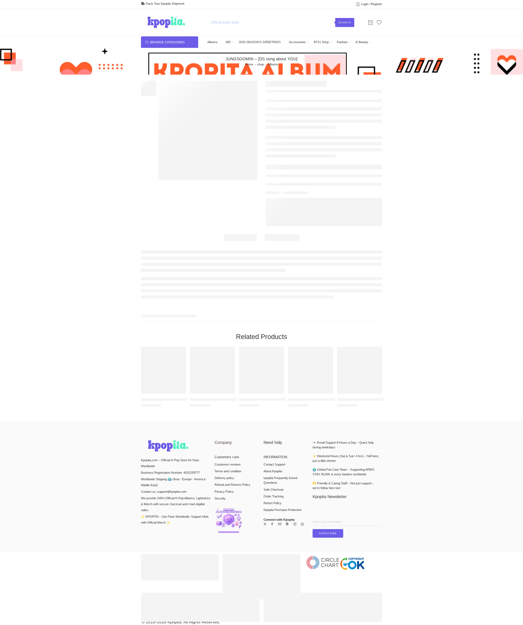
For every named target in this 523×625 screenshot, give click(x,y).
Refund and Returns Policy (232, 484)
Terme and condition (228, 471)
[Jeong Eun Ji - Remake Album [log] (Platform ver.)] (163, 370)
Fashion (342, 42)
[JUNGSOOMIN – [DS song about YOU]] (207, 130)
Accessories (297, 42)
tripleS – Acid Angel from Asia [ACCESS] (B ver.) (227, 400)
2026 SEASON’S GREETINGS (260, 42)
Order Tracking (274, 496)
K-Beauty (362, 42)
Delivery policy (224, 478)
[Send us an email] (280, 524)
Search (344, 22)
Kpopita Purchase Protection (283, 510)
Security (220, 498)
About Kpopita (273, 471)
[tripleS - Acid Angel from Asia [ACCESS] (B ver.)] (212, 370)
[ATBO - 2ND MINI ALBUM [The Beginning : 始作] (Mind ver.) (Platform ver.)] (359, 370)
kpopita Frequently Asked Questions (280, 480)
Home (249, 64)
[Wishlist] (180, 352)
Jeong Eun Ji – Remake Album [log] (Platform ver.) (179, 400)
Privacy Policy (224, 491)
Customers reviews (228, 464)
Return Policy (273, 503)
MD (228, 42)
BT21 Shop (321, 42)
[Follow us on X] (265, 524)
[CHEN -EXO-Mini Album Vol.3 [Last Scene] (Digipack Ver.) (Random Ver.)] (261, 370)
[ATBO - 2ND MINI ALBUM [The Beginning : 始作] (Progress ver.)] (310, 370)
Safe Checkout (273, 489)
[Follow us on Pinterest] (287, 524)
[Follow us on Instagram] (295, 524)
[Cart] (370, 22)
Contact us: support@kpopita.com (164, 491)
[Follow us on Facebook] (272, 524)
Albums (212, 42)
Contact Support (274, 464)
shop (260, 64)
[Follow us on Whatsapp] (302, 524)
